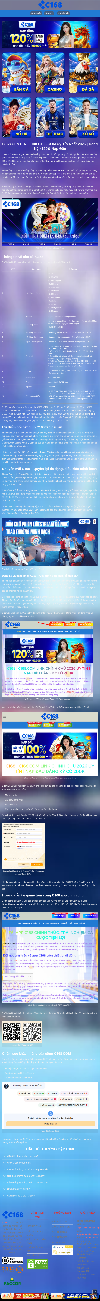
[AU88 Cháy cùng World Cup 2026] (75, 1296)
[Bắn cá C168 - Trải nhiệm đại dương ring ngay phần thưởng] (16, 72)
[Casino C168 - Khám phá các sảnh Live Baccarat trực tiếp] (50, 72)
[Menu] (3, 5)
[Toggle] (4, 1156)
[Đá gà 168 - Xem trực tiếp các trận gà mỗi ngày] (83, 72)
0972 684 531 (91, 1238)
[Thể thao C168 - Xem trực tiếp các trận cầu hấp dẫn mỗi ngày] (50, 117)
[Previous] (7, 34)
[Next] (92, 34)
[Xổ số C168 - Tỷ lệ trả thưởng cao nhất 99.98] (83, 117)
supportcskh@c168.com (88, 1234)
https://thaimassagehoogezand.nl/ (62, 316)
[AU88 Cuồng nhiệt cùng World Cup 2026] (25, 1296)
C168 (12, 154)
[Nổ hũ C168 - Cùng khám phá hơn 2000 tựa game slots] (16, 117)
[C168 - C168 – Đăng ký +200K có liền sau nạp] (50, 5)
